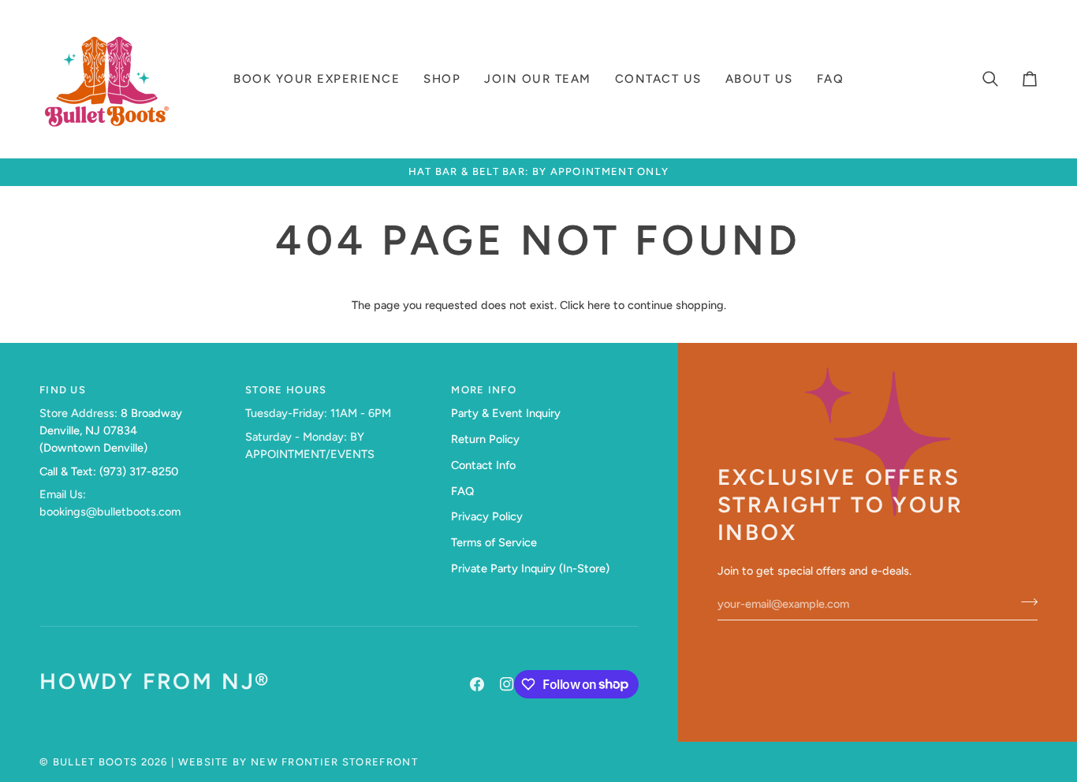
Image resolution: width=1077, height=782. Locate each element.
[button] (317, 79)
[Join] (1025, 602)
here (598, 305)
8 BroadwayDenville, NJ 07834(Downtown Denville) (110, 430)
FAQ (462, 491)
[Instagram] (507, 684)
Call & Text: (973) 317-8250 (108, 471)
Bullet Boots (95, 762)
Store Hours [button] (285, 390)
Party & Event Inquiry (506, 413)
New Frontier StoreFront (334, 762)
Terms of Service (494, 542)
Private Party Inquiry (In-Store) (530, 568)
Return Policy (485, 439)
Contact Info (483, 465)
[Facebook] (477, 684)
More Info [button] (483, 390)
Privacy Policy (487, 516)
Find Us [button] (62, 390)
